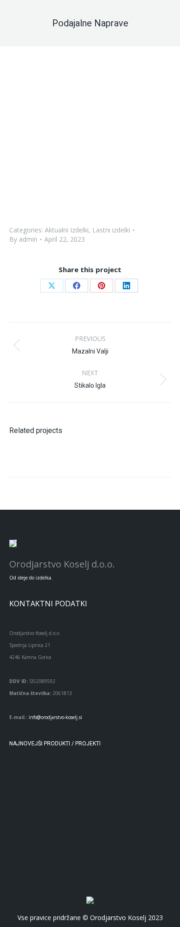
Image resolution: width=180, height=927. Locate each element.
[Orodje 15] (133, 779)
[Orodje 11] (62, 815)
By (23, 239)
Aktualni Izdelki (67, 230)
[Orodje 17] (62, 779)
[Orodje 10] (98, 815)
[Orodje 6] (98, 850)
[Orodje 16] (98, 779)
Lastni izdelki (111, 230)
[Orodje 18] (27, 779)
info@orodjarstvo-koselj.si (55, 717)
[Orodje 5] (133, 850)
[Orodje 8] (27, 850)
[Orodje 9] (133, 815)
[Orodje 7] (62, 850)
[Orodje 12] (27, 815)
